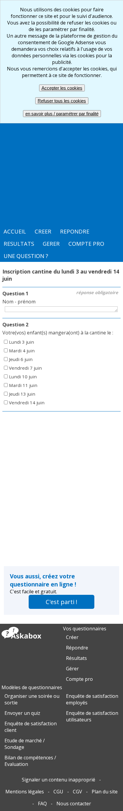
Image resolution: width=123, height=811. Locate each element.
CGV (77, 791)
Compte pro (79, 679)
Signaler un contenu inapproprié (58, 779)
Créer (72, 637)
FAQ (42, 803)
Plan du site (105, 791)
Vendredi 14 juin (26, 403)
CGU (58, 791)
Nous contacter (73, 803)
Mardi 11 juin (23, 385)
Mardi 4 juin (22, 351)
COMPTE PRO (86, 243)
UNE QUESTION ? (26, 255)
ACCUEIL (15, 231)
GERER (51, 243)
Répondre (77, 647)
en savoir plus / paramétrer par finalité (62, 113)
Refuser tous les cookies (62, 100)
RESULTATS (19, 243)
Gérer (72, 668)
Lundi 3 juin (21, 342)
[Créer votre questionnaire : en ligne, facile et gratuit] (21, 638)
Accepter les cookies (61, 87)
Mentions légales (24, 791)
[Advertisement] (61, 160)
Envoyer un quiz (22, 713)
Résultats (76, 658)
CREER (43, 231)
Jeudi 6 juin (21, 359)
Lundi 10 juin (23, 377)
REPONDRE (74, 231)
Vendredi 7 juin (25, 368)
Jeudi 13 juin (22, 394)
